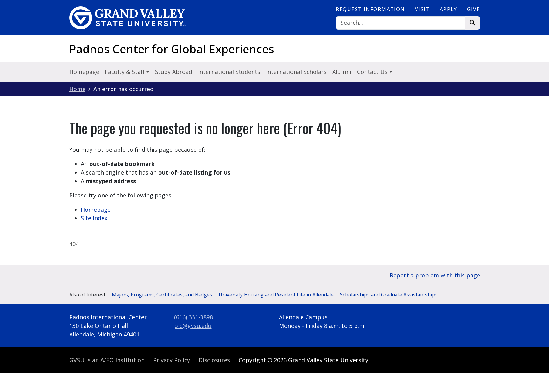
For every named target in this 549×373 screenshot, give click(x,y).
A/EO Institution (107, 360)
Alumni (341, 72)
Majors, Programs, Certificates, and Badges (162, 294)
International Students (229, 72)
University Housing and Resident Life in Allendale (276, 294)
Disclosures (214, 360)
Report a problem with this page (435, 275)
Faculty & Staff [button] (125, 72)
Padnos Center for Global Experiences (171, 49)
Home (77, 89)
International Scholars (296, 72)
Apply (448, 9)
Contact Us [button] (373, 72)
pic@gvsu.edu (193, 326)
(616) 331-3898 (193, 317)
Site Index (94, 218)
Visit (422, 9)
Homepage (84, 72)
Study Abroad (173, 72)
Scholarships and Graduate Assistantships (389, 294)
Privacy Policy (171, 360)
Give (473, 9)
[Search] (472, 23)
